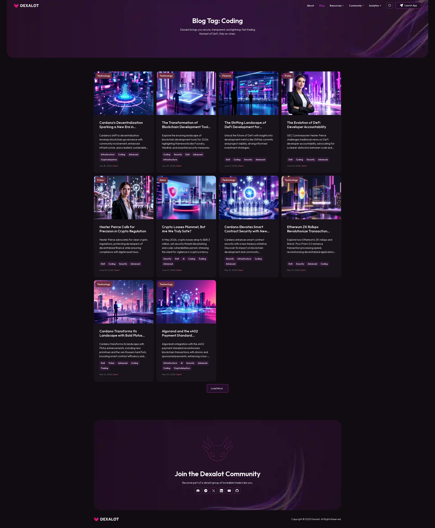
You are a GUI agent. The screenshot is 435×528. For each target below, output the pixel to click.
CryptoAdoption (109, 159)
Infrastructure (108, 154)
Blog (321, 5)
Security (178, 154)
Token (111, 363)
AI (184, 258)
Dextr (115, 166)
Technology (103, 75)
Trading (202, 258)
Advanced (133, 154)
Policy (288, 75)
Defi (187, 154)
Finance (226, 75)
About (310, 5)
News (163, 180)
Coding (121, 154)
